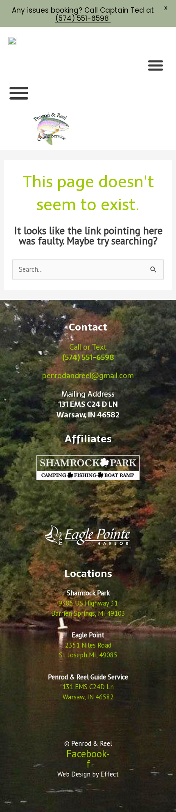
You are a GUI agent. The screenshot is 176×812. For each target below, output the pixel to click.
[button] (155, 65)
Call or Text (88, 352)
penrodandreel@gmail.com (88, 376)
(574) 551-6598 (83, 18)
